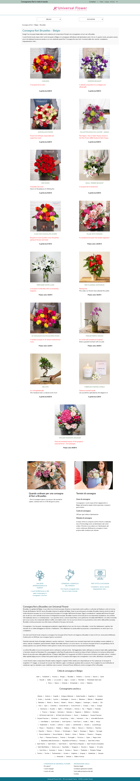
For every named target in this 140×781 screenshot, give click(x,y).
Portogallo (71, 737)
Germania (60, 712)
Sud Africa (43, 750)
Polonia (62, 737)
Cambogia (86, 702)
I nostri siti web (49, 771)
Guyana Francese (95, 715)
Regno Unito (97, 737)
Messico (49, 731)
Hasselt (41, 680)
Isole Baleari (44, 722)
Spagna (91, 747)
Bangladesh (99, 699)
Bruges (62, 677)
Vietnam (68, 757)
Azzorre (73, 699)
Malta (73, 728)
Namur (57, 683)
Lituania (86, 725)
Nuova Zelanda (57, 734)
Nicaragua (83, 731)
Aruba (40, 699)
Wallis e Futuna (79, 757)
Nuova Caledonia (44, 734)
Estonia (77, 709)
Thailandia (84, 750)
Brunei (70, 702)
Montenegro (67, 731)
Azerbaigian (64, 699)
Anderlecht (45, 677)
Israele (85, 722)
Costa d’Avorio (75, 706)
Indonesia (80, 718)
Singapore (75, 747)
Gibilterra (87, 712)
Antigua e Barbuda (67, 696)
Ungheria (74, 753)
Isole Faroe (76, 722)
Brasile (63, 702)
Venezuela (60, 757)
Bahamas (82, 699)
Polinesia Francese (51, 737)
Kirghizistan (43, 725)
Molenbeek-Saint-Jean (94, 680)
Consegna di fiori (27, 25)
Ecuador (52, 709)
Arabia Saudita (80, 696)
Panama (90, 734)
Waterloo (90, 683)
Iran (87, 718)
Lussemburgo (96, 725)
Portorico (80, 737)
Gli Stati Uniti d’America (63, 715)
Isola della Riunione (97, 718)
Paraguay (98, 734)
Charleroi (79, 677)
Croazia (85, 706)
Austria (55, 699)
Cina (40, 706)
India (72, 718)
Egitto (60, 709)
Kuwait (52, 725)
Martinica (89, 728)
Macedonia (50, 728)
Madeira (58, 728)
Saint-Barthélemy (43, 747)
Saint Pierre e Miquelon (76, 744)
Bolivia (49, 702)
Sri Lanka (100, 747)
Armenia (99, 696)
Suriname (52, 750)
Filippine (89, 709)
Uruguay (82, 753)
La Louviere (57, 680)
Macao (41, 728)
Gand (102, 677)
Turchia (47, 753)
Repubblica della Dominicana (50, 741)
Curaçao (99, 706)
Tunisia (39, 753)
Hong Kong (64, 718)
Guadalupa (84, 715)
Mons (50, 683)
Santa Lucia (55, 747)
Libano (68, 725)
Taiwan (75, 750)
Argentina (91, 696)
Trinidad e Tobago (95, 750)
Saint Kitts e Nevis (94, 741)
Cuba (92, 706)
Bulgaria (78, 702)
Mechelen (81, 680)
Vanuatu (100, 753)
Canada (95, 702)
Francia (44, 712)
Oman (74, 734)
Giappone (78, 712)
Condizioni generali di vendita (83, 769)
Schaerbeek (73, 683)
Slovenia (83, 747)
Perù (41, 737)
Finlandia (98, 709)
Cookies (76, 774)
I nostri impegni (49, 769)
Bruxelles (43, 25)
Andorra (47, 696)
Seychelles (65, 747)
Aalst (37, 677)
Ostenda (64, 683)
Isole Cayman (66, 722)
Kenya (98, 722)
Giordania (96, 712)
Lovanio (72, 680)
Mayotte (41, 731)
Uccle (82, 683)
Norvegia (99, 731)
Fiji (83, 709)
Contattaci (92, 2)
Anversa (54, 677)
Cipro (46, 706)
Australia (47, 699)
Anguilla (55, 696)
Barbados (41, 702)
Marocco (81, 728)
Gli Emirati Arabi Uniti (46, 715)
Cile (101, 702)
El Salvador (68, 709)
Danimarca (43, 709)
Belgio (36, 25)
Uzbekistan (91, 753)
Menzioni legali (78, 766)
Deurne (95, 677)
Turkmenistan (56, 753)
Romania (82, 741)
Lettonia (60, 725)
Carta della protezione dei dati (83, 771)
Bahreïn (90, 699)
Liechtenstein (77, 725)
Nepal (75, 731)
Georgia (52, 712)
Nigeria (91, 731)
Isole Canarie (55, 722)
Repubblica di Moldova (69, 741)
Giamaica (69, 712)
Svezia (60, 750)
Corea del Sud (63, 706)
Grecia (76, 715)
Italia (91, 722)
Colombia (53, 706)
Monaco (57, 731)
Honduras (54, 718)
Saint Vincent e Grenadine (95, 744)
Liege (66, 680)
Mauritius (98, 728)
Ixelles (49, 680)
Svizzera (67, 750)
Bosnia (56, 702)
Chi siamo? (47, 766)
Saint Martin (41, 744)
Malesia (66, 728)
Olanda (67, 734)
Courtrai (87, 677)
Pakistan (82, 734)
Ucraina (66, 753)
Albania (39, 696)
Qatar (88, 737)
